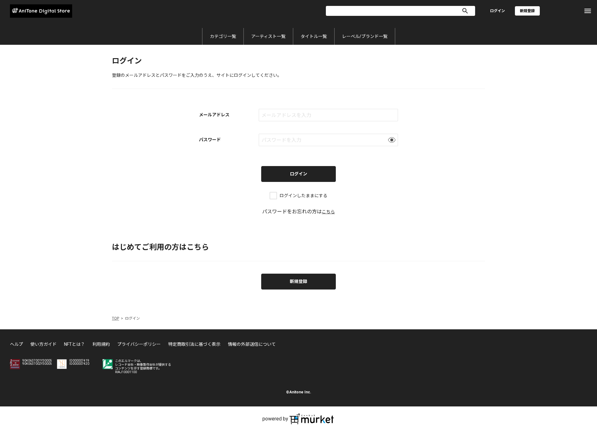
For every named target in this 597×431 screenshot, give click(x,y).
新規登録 (298, 281)
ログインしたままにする (303, 195)
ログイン (497, 11)
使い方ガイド (43, 344)
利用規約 (101, 344)
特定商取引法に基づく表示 (194, 344)
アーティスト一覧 (268, 36)
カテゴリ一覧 (223, 36)
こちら (328, 212)
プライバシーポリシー (139, 344)
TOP (115, 318)
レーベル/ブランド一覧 (364, 36)
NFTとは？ (74, 344)
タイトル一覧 (314, 36)
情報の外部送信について (252, 344)
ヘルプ (16, 344)
